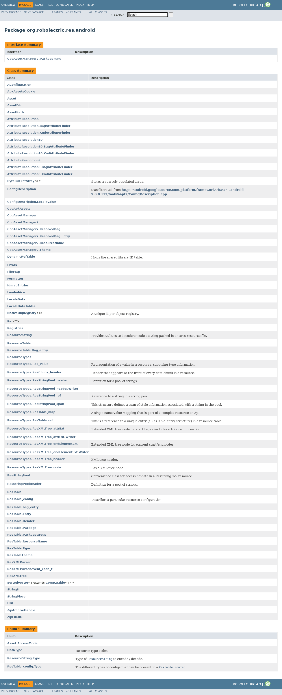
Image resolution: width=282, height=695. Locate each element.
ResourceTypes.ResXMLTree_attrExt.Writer (41, 437)
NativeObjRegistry (21, 313)
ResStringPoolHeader (24, 483)
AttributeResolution (23, 119)
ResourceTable (19, 343)
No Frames (73, 12)
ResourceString (19, 335)
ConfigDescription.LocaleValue (31, 201)
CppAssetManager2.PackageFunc (34, 58)
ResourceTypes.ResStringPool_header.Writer (42, 388)
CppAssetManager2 (23, 222)
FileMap (13, 271)
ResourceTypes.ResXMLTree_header (36, 459)
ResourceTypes (19, 357)
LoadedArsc (16, 292)
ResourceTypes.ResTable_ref (30, 420)
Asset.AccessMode (22, 643)
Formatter (15, 278)
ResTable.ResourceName (27, 541)
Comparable (55, 582)
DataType (14, 650)
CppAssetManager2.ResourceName (35, 243)
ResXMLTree (17, 575)
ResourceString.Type (23, 658)
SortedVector (17, 582)
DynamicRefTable (21, 256)
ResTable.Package (22, 527)
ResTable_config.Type (24, 666)
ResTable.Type (18, 548)
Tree (49, 4)
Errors (12, 265)
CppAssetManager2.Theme (29, 249)
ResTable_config (20, 499)
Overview (8, 4)
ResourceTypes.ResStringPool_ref (34, 395)
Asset (11, 98)
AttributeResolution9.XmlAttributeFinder (39, 174)
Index (80, 4)
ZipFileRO (14, 617)
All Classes (98, 12)
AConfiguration (19, 84)
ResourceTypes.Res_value (27, 363)
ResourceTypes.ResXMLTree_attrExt (35, 428)
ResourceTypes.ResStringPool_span (35, 404)
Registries (15, 328)
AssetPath (15, 112)
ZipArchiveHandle (21, 610)
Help (90, 4)
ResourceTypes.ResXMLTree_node (34, 467)
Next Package (34, 12)
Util (10, 603)
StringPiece (16, 596)
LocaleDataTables (21, 306)
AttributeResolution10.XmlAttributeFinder (40, 153)
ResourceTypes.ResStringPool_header (37, 380)
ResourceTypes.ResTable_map (31, 412)
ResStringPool (18, 475)
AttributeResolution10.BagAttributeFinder (40, 146)
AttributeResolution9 (24, 160)
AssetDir (14, 105)
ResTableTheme (20, 555)
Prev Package (11, 12)
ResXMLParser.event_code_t (29, 569)
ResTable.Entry (19, 514)
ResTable (14, 492)
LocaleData (16, 299)
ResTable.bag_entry (23, 507)
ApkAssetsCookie (21, 91)
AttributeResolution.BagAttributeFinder (38, 125)
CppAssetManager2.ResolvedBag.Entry (38, 236)
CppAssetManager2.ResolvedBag (33, 229)
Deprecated (64, 4)
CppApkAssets (18, 208)
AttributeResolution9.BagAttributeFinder (39, 167)
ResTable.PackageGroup (26, 534)
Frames (57, 12)
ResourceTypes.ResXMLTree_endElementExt (42, 443)
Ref (10, 321)
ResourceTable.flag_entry (27, 350)
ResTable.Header (20, 521)
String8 (13, 589)
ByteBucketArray (20, 181)
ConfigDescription (21, 189)
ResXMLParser (19, 562)
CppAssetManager (22, 215)
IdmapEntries (18, 285)
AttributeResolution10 (25, 139)
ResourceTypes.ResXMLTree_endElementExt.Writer (48, 452)
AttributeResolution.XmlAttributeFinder (38, 132)
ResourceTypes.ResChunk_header (34, 372)
